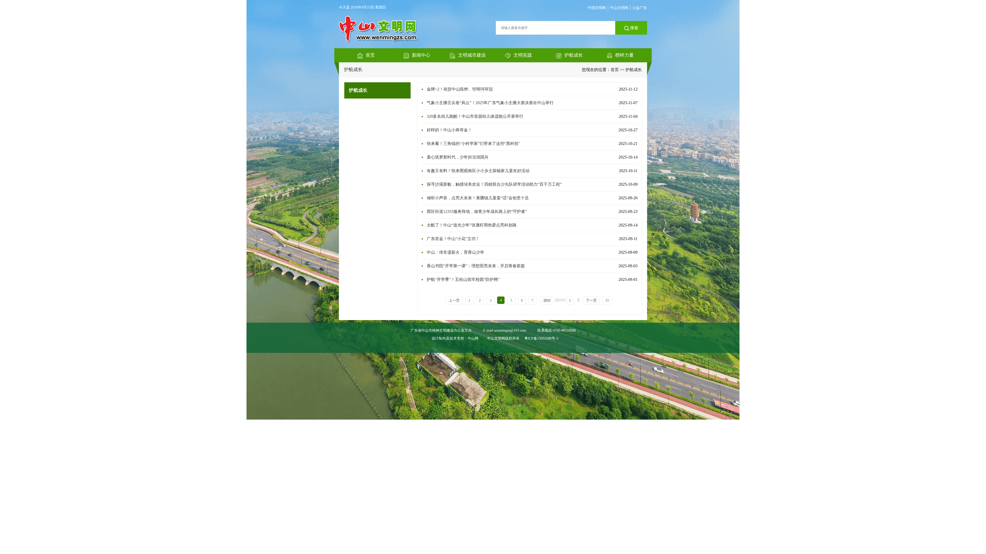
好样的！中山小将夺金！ (449, 130)
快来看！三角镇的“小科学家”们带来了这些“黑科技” (473, 143)
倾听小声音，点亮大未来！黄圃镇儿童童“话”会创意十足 (478, 198)
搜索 (633, 28)
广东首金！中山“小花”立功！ (453, 238)
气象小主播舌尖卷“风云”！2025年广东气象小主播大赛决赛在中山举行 (490, 103)
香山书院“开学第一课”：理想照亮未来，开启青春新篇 (476, 266)
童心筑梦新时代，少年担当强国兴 (457, 157)
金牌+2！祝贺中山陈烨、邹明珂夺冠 (460, 89)
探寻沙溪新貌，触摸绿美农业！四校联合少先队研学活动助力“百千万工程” (494, 184)
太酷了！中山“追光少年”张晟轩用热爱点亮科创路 (472, 225)
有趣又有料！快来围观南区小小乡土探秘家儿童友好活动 (478, 171)
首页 (615, 69)
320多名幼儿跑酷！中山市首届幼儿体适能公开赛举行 (475, 116)
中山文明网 (619, 8)
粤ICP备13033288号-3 (541, 338)
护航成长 (353, 69)
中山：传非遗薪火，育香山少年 (455, 252)
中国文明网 (597, 8)
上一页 (454, 300)
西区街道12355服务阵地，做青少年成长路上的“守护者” (477, 211)
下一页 (591, 300)
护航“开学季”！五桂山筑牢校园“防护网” (463, 279)
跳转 (547, 300)
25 (607, 300)
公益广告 (639, 8)
